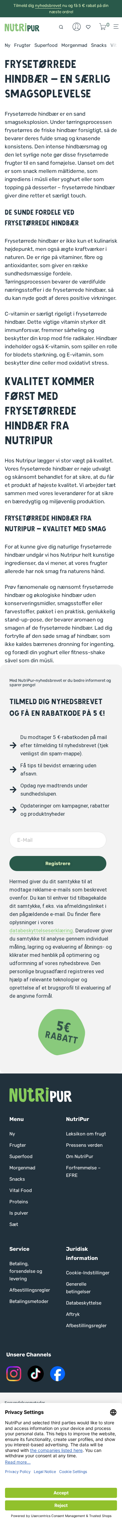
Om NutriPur (79, 1156)
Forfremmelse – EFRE (83, 1171)
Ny (7, 45)
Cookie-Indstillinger (87, 1273)
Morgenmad (74, 45)
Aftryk (73, 1314)
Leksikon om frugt (86, 1134)
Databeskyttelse (83, 1303)
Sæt (13, 1224)
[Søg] (63, 26)
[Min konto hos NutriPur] (77, 27)
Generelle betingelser (78, 1287)
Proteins (18, 1202)
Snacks (99, 45)
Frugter (22, 45)
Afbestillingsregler (29, 1290)
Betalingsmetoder (28, 1301)
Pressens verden (84, 1145)
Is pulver (18, 1213)
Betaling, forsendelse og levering (25, 1271)
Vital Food (20, 1190)
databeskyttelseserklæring (41, 930)
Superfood (46, 45)
